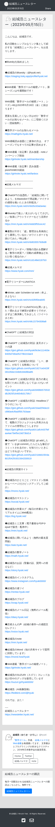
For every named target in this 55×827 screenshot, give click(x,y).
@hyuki (43, 734)
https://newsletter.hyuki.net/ (19, 714)
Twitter (28, 756)
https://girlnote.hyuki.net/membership (24, 159)
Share (48, 8)
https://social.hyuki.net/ (17, 501)
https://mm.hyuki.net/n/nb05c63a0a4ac (25, 206)
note (34, 761)
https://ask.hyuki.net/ (16, 545)
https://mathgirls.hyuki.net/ (19, 134)
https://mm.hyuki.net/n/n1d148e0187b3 (25, 260)
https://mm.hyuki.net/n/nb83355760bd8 (25, 242)
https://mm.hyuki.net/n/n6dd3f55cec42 (25, 224)
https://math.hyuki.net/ (16, 556)
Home (18, 756)
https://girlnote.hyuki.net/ (18, 667)
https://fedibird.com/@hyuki (19, 693)
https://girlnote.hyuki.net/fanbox (21, 173)
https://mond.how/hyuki (17, 657)
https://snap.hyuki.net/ (16, 602)
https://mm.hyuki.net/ (16, 642)
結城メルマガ (41, 740)
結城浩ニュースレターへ (18, 791)
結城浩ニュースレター (22, 3)
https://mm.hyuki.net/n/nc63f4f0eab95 (25, 300)
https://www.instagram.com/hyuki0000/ (25, 581)
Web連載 (17, 743)
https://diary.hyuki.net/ (16, 617)
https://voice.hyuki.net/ (17, 631)
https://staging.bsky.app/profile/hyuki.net (26, 76)
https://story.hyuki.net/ (16, 570)
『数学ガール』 (20, 740)
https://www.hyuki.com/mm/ (19, 271)
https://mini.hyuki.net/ (16, 530)
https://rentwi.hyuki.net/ (17, 592)
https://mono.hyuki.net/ (17, 491)
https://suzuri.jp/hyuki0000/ (19, 682)
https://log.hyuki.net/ (15, 516)
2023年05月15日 (15, 8)
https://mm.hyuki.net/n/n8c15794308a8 (25, 321)
